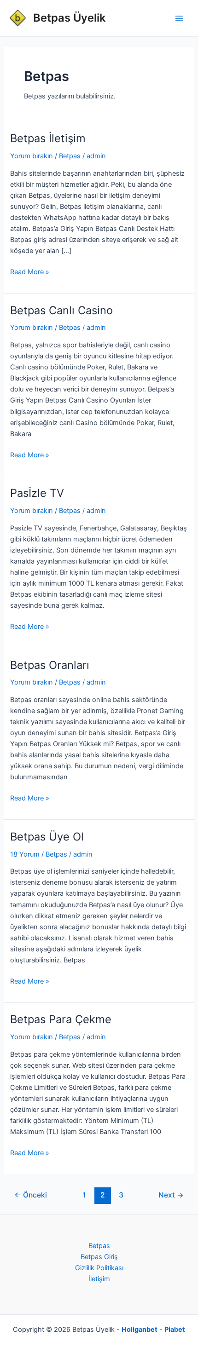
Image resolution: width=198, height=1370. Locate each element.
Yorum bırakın (31, 156)
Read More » (29, 272)
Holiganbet (139, 1329)
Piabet (174, 1329)
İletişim (99, 1279)
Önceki (30, 1195)
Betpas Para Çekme (60, 1019)
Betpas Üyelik (69, 17)
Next (171, 1195)
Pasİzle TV (37, 493)
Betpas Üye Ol (47, 836)
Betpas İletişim (48, 138)
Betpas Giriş (99, 1257)
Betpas (70, 156)
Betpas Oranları (49, 665)
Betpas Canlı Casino (61, 310)
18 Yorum (25, 854)
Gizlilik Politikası (99, 1268)
